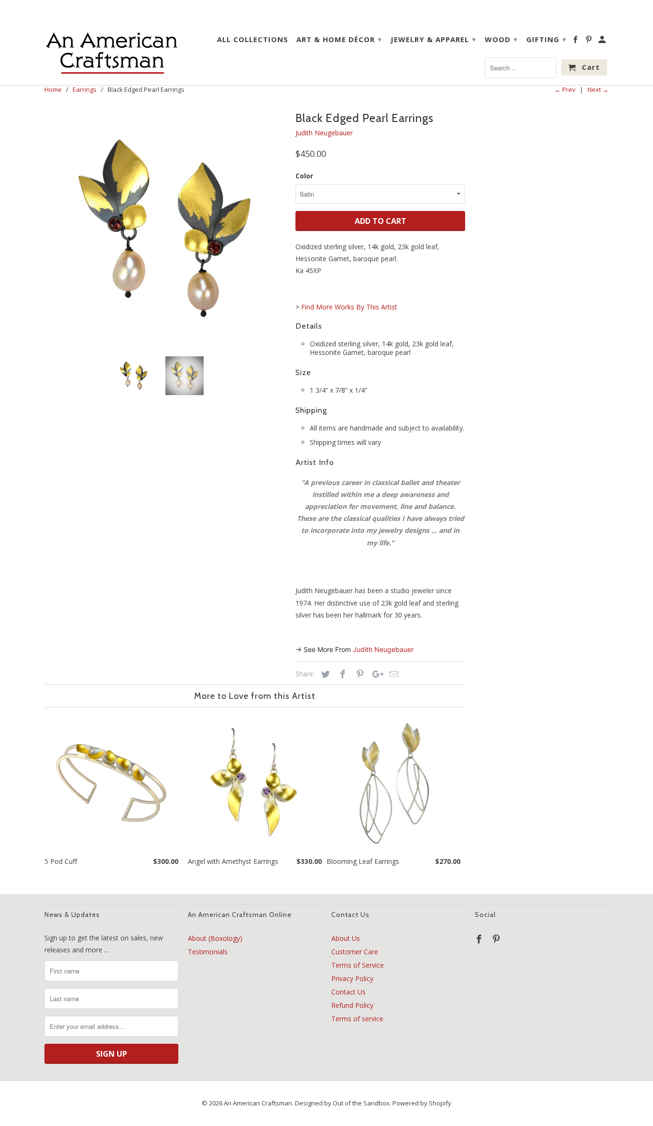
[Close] (445, 489)
